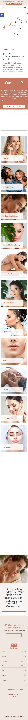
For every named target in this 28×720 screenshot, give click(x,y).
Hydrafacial (7, 332)
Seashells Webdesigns (18, 716)
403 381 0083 (14, 696)
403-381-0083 (11, 1)
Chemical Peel (8, 447)
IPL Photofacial (8, 303)
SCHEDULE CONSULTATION (14, 3)
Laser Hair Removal (10, 274)
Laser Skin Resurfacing (11, 245)
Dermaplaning (8, 418)
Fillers (5, 360)
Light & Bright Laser (10, 216)
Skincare (6, 158)
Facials (5, 389)
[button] (2, 15)
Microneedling (8, 187)
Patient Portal (20, 1)
